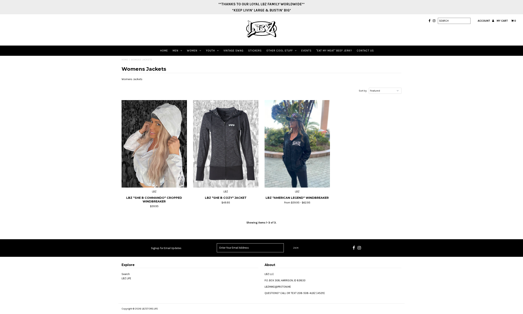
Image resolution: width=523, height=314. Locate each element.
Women (192, 50)
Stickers (255, 50)
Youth (210, 50)
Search (126, 274)
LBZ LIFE (126, 278)
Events (306, 50)
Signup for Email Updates (166, 248)
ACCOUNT (484, 20)
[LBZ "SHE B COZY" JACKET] (226, 144)
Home (164, 50)
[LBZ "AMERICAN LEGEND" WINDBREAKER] (297, 144)
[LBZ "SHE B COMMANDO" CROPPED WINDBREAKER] (154, 144)
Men (175, 50)
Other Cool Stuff (279, 50)
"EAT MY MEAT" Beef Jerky (334, 50)
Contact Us (365, 50)
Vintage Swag (234, 50)
